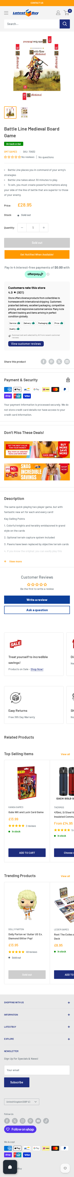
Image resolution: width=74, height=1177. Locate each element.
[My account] (58, 12)
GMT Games (10, 151)
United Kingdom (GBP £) (18, 1101)
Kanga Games (15, 807)
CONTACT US (37, 2)
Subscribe (16, 1082)
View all (65, 754)
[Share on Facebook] (43, 361)
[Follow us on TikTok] (46, 1121)
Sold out (37, 242)
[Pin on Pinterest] (51, 361)
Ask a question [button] (37, 610)
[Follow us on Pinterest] (30, 1121)
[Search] (65, 23)
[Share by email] (67, 361)
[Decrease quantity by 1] (22, 227)
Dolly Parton (16, 929)
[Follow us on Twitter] (15, 1121)
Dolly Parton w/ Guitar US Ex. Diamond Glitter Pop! (25, 936)
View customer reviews (26, 343)
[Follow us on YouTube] (38, 1121)
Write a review (37, 600)
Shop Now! (37, 669)
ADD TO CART (27, 852)
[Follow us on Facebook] (7, 1121)
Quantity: (9, 227)
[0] (66, 12)
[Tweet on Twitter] (59, 361)
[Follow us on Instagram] (22, 1121)
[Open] (10, 1167)
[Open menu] (6, 13)
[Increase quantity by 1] (43, 227)
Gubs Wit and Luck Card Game (26, 812)
